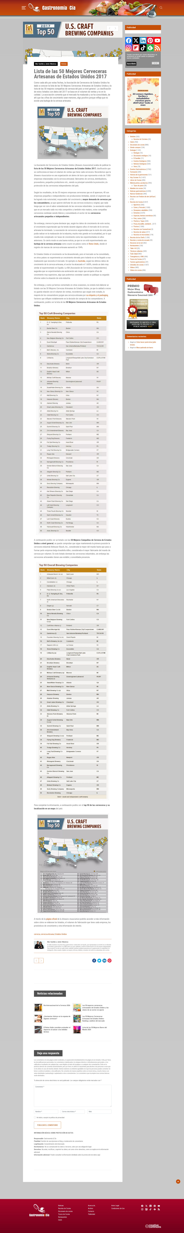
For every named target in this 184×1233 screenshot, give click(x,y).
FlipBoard (135, 47)
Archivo (90, 1208)
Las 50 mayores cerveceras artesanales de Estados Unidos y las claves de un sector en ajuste (95, 1007)
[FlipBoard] (146, 1209)
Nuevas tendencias (136, 194)
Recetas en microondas (141, 235)
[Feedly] (155, 1209)
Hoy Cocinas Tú (135, 177)
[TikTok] (150, 1209)
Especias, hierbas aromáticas (143, 216)
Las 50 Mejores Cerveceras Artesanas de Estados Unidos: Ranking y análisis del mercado (93, 1018)
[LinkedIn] (150, 1206)
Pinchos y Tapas (139, 221)
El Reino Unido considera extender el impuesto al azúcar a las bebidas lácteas (57, 1029)
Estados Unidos (61, 934)
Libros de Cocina (135, 180)
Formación (133, 172)
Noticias (61, 1206)
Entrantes (137, 213)
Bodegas (136, 153)
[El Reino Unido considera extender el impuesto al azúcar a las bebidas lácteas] (39, 1029)
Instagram (128, 47)
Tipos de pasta (138, 186)
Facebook (128, 40)
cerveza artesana (47, 934)
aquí (98, 1155)
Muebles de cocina (136, 188)
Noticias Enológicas (140, 164)
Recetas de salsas (140, 232)
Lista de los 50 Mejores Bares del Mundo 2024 (94, 1028)
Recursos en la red (136, 243)
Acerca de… (92, 1206)
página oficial (51, 919)
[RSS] (159, 1209)
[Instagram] (142, 1209)
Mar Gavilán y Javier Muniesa (45, 64)
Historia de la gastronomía (138, 175)
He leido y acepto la (50, 1118)
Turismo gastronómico (137, 262)
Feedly (150, 47)
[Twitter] (146, 1206)
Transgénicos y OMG (137, 257)
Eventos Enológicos (140, 161)
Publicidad (91, 1214)
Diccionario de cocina (137, 145)
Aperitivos (137, 205)
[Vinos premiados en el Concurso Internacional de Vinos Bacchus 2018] (115, 28)
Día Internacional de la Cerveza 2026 (57, 1005)
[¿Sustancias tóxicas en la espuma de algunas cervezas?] (39, 1018)
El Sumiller (137, 158)
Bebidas (64, 64)
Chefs (132, 142)
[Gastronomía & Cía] (51, 7)
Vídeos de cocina (136, 270)
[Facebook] (142, 1206)
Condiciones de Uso (118, 1208)
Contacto (91, 1211)
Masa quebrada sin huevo (144, 348)
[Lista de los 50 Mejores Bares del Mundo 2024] (77, 1029)
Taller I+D (133, 248)
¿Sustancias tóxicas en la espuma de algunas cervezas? (57, 1017)
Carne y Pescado (139, 207)
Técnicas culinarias (136, 251)
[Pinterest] (155, 1206)
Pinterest (150, 40)
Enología (133, 150)
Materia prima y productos (139, 183)
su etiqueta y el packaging (97, 295)
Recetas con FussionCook (142, 229)
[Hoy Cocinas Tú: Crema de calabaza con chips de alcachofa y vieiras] (110, 28)
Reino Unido (94, 244)
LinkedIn (143, 40)
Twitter (135, 40)
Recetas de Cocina (136, 202)
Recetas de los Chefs (137, 237)
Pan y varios (138, 218)
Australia (81, 261)
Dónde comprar (135, 147)
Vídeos (132, 267)
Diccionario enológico (141, 156)
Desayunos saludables (141, 210)
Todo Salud (134, 254)
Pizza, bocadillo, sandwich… (143, 224)
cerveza (37, 934)
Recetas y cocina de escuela (139, 240)
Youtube (157, 40)
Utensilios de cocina (136, 265)
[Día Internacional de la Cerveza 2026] (39, 1007)
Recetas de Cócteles (141, 139)
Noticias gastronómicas (138, 191)
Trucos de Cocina (136, 259)
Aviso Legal (115, 1206)
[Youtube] (159, 1206)
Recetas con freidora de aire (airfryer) (142, 197)
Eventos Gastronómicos (138, 169)
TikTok (143, 47)
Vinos (135, 167)
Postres (136, 226)
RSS (157, 47)
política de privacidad (57, 1118)
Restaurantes (134, 246)
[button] (24, 7)
